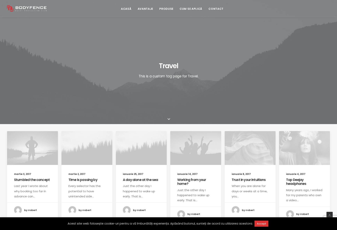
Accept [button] (261, 224)
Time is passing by (82, 179)
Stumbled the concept (32, 179)
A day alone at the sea (140, 179)
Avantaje (145, 9)
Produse (166, 9)
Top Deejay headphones (296, 181)
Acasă (126, 9)
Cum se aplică (191, 9)
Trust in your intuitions (249, 179)
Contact (215, 9)
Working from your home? (191, 181)
